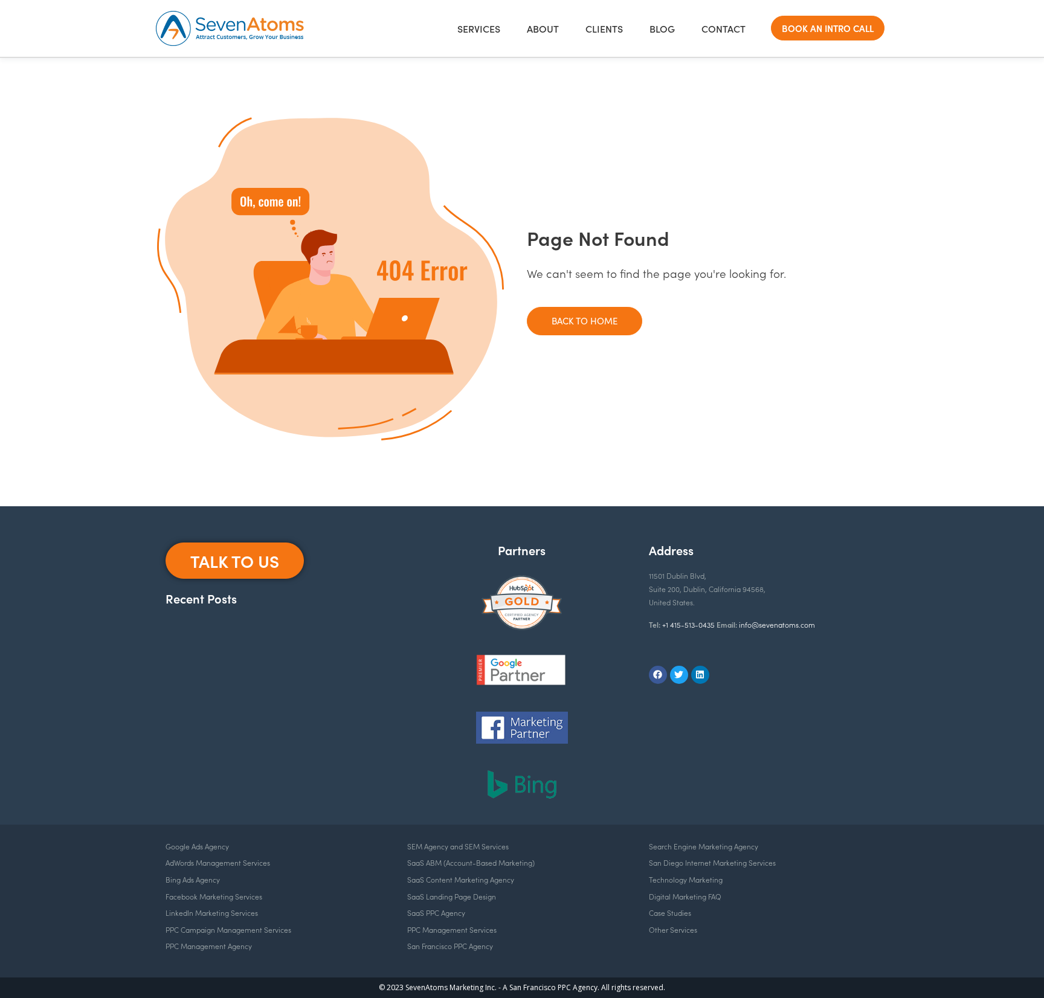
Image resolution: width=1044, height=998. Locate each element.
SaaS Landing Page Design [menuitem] (451, 896)
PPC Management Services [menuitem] (452, 929)
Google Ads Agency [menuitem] (197, 846)
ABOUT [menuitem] (543, 28)
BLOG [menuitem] (662, 28)
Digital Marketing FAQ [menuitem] (685, 896)
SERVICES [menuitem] (478, 28)
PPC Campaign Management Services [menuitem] (228, 929)
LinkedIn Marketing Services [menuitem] (212, 912)
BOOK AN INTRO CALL (828, 28)
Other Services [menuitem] (673, 929)
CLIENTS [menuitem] (604, 28)
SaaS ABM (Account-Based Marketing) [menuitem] (471, 862)
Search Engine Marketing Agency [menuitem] (703, 846)
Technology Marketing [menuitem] (686, 879)
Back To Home (584, 321)
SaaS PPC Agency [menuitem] (436, 912)
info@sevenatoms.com (777, 624)
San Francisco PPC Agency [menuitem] (450, 946)
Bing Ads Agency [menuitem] (193, 879)
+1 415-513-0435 (688, 624)
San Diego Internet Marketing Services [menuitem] (712, 862)
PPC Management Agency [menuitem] (209, 946)
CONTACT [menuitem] (723, 28)
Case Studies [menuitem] (670, 912)
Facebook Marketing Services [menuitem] (214, 896)
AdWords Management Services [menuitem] (218, 862)
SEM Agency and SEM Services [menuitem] (458, 846)
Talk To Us (234, 561)
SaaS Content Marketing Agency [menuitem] (460, 879)
